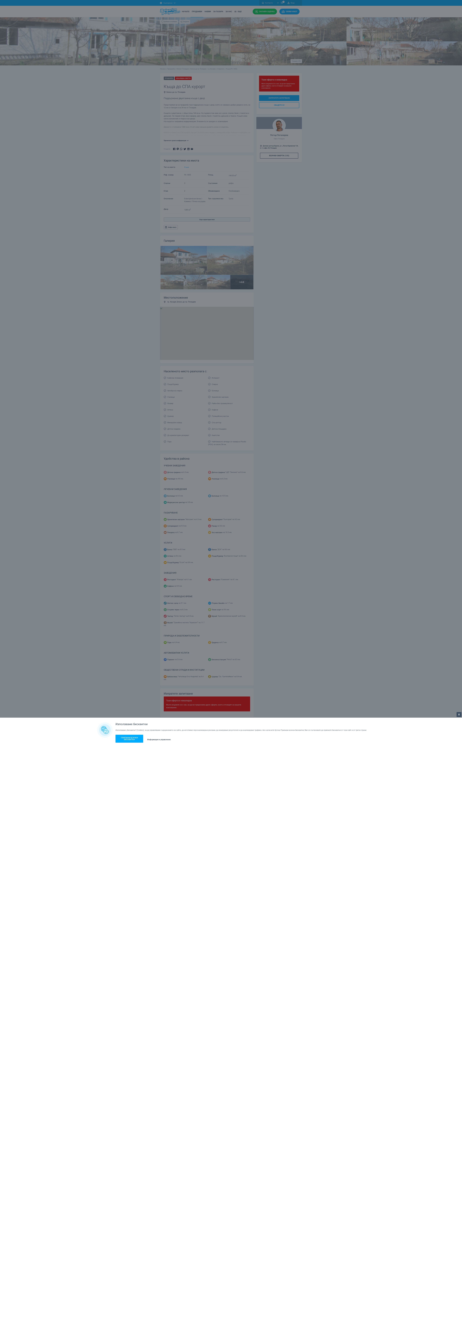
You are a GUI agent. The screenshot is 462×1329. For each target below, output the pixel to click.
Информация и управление (159, 740)
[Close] (459, 714)
